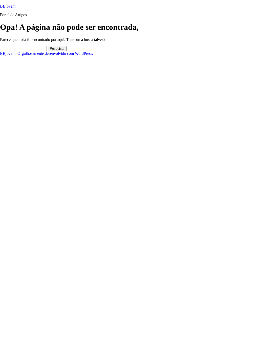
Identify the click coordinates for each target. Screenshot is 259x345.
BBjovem (7, 6)
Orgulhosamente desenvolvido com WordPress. (55, 53)
